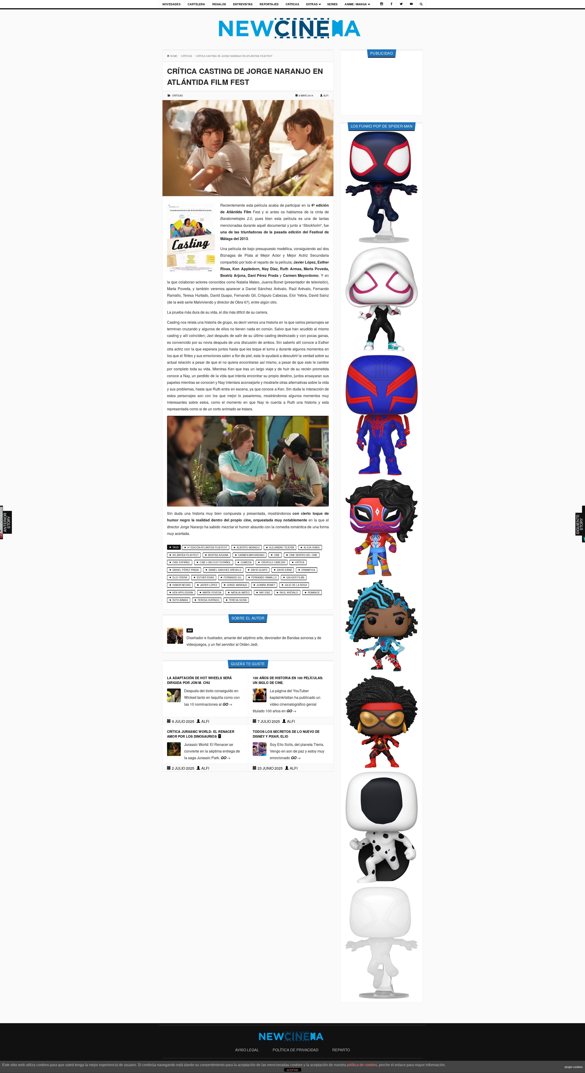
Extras (312, 4)
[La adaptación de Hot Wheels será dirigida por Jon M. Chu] (174, 694)
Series (332, 4)
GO (227, 704)
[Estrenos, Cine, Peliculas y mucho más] (292, 28)
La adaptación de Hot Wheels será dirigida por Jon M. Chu (199, 680)
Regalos (219, 4)
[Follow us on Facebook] (391, 4)
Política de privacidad (296, 1049)
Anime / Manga (356, 4)
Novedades (171, 4)
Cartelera (196, 4)
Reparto (341, 1049)
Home (173, 56)
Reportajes (269, 4)
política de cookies (362, 1065)
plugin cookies (574, 1067)
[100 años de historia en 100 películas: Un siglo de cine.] (259, 694)
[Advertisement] (381, 86)
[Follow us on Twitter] (401, 4)
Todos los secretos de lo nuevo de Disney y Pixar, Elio (286, 734)
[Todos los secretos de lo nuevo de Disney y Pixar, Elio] (259, 748)
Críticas (292, 4)
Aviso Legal (247, 1049)
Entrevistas (243, 4)
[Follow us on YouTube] (411, 4)
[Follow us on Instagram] (381, 4)
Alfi (325, 95)
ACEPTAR (292, 1070)
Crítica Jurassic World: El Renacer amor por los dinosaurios (200, 734)
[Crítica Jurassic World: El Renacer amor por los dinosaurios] (174, 748)
